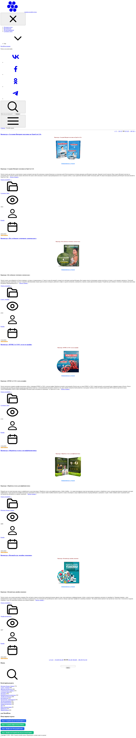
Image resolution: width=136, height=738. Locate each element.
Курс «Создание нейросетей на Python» (13, 724)
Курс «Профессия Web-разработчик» (12, 728)
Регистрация (7, 46)
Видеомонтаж (4, 698)
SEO (2, 705)
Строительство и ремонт (7, 690)
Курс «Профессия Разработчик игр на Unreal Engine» (17, 732)
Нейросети (4, 708)
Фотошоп (3, 693)
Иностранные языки (6, 707)
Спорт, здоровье (5, 299)
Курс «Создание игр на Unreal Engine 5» (13, 720)
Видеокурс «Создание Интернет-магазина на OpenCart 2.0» (21, 134)
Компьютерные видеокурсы (8, 695)
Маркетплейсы (5, 710)
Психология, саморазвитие (8, 699)
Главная (3, 128)
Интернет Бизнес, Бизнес (7, 510)
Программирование (6, 702)
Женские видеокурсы (6, 689)
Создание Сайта (5, 193)
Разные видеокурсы (6, 704)
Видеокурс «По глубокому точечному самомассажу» (19, 238)
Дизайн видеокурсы (6, 616)
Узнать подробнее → (6, 179)
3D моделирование (6, 701)
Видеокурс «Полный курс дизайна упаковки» (16, 555)
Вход (2, 46)
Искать (17, 114)
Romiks (2, 220)
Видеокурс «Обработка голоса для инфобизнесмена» (19, 450)
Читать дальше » (14, 177)
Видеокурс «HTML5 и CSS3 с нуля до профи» (16, 344)
